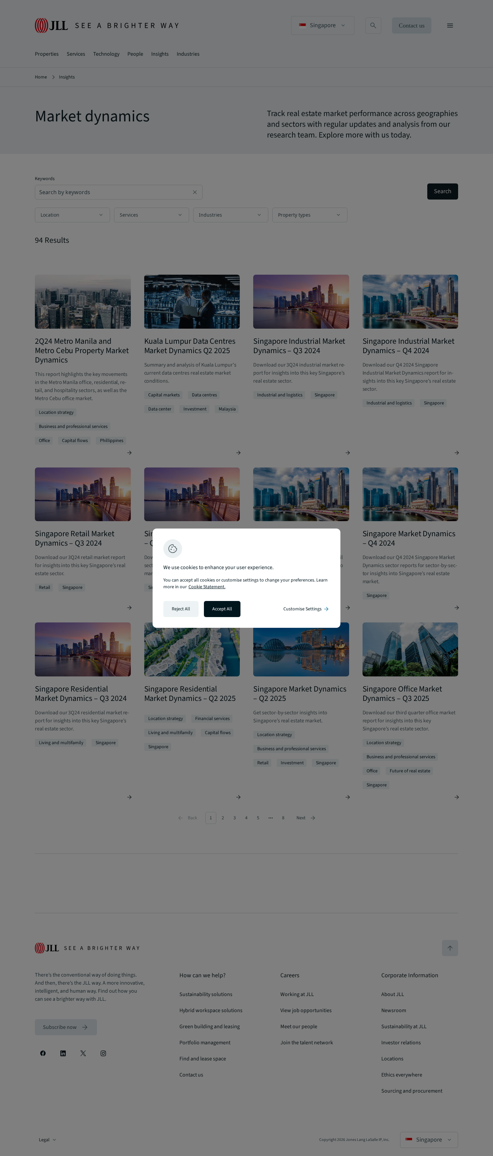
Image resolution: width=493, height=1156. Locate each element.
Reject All (181, 609)
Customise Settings (306, 609)
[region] (246, 578)
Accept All (222, 609)
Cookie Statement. (206, 587)
